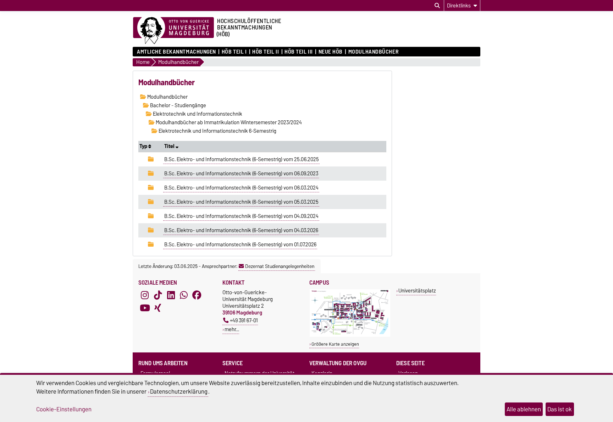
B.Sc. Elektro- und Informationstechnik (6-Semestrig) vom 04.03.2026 (241, 230)
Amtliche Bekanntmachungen (176, 52)
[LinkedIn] (171, 295)
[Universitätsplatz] (350, 335)
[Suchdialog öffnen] (437, 5)
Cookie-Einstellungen (64, 409)
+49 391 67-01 (244, 320)
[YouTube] (144, 308)
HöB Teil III (299, 52)
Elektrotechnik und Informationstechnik (197, 114)
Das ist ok (559, 409)
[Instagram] (144, 295)
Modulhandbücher (373, 52)
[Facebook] (196, 295)
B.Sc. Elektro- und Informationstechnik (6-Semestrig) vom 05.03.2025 (241, 202)
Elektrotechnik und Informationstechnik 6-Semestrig (217, 131)
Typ (143, 146)
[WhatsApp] (183, 295)
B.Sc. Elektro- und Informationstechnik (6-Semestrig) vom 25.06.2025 (241, 159)
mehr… (232, 329)
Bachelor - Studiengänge (177, 105)
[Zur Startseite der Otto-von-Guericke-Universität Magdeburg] (173, 31)
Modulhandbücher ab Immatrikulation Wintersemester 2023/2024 (228, 122)
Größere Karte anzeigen (335, 344)
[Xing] (157, 308)
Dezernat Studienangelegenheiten (279, 266)
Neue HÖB (331, 52)
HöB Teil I (234, 52)
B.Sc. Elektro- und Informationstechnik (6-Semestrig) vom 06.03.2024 (241, 187)
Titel (170, 146)
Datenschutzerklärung (179, 391)
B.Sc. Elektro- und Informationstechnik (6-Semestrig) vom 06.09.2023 (241, 173)
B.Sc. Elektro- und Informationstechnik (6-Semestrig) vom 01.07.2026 (240, 244)
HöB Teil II (265, 52)
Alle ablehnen (524, 409)
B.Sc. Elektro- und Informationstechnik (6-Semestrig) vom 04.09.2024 (241, 216)
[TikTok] (157, 295)
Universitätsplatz (417, 290)
